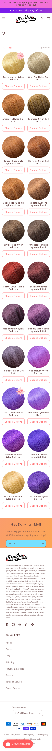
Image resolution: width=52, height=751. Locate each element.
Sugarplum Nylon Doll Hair (38, 372)
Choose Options (13, 86)
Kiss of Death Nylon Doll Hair (13, 330)
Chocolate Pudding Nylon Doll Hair (13, 204)
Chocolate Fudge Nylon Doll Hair (38, 246)
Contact (9, 649)
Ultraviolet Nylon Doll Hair (39, 497)
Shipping (10, 662)
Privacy (9, 675)
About (9, 643)
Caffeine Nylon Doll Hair (38, 162)
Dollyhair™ (15, 735)
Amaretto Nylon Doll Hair (13, 120)
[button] (3, 19)
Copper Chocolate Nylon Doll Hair (13, 162)
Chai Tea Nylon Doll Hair (38, 78)
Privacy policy (42, 735)
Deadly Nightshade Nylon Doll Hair (38, 330)
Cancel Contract (13, 688)
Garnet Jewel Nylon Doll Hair (13, 288)
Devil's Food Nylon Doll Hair (13, 246)
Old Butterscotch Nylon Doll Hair (13, 497)
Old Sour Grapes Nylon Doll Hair (39, 456)
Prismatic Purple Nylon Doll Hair (13, 456)
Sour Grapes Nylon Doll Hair (13, 414)
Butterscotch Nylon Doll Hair (13, 78)
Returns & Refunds (15, 669)
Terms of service (20, 739)
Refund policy (28, 735)
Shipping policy (35, 739)
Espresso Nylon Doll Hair (38, 120)
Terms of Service (14, 682)
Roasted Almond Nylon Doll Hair (39, 204)
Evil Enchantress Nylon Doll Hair (38, 288)
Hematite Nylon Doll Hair (13, 372)
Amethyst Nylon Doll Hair (39, 414)
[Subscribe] (43, 543)
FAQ (8, 655)
